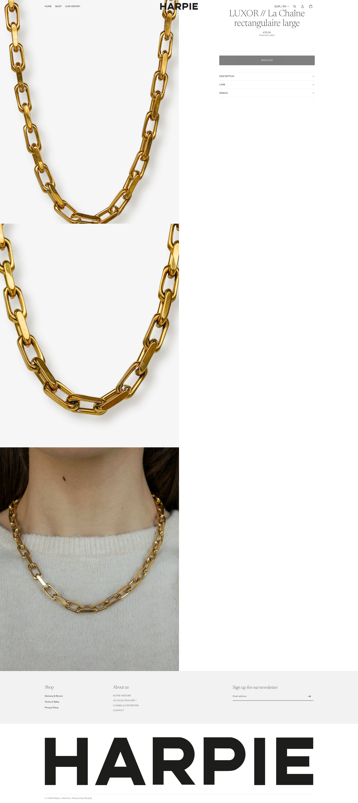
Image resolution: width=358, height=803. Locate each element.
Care (222, 84)
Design (223, 93)
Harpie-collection (62, 798)
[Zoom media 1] (89, 112)
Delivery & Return (54, 696)
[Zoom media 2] (89, 335)
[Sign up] (309, 696)
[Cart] (311, 6)
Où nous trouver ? (124, 700)
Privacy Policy (52, 707)
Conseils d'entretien (126, 705)
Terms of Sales (52, 701)
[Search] (295, 6)
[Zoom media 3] (89, 559)
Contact (118, 710)
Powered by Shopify (82, 798)
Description (226, 76)
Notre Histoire (122, 695)
